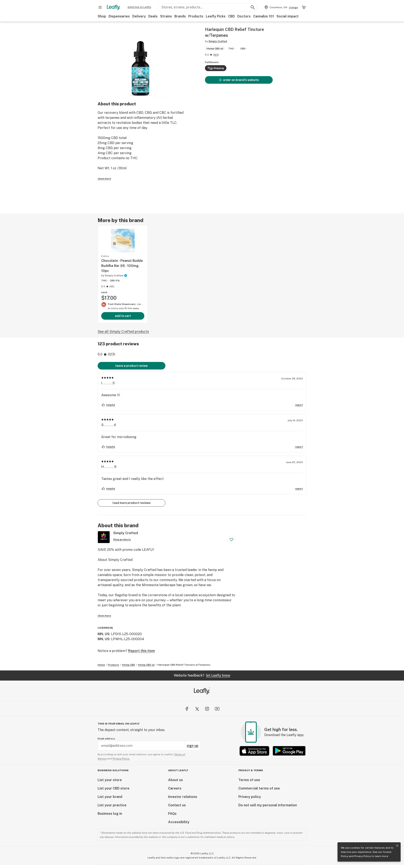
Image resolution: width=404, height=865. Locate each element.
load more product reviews (132, 503)
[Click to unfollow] (231, 540)
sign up (192, 746)
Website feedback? (202, 675)
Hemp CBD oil (146, 664)
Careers (174, 788)
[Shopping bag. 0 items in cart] (303, 7)
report (299, 404)
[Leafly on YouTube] (217, 708)
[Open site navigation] (100, 7)
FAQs (172, 814)
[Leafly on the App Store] (254, 751)
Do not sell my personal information (267, 805)
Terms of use (249, 780)
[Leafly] (113, 7)
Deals (153, 16)
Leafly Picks (216, 16)
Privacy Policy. (121, 758)
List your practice (112, 805)
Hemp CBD (128, 664)
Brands (180, 16)
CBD (231, 16)
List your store (110, 780)
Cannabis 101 (263, 16)
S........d (108, 425)
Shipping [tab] (218, 68)
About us (175, 780)
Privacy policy (249, 797)
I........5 (108, 383)
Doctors (244, 16)
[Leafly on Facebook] (187, 709)
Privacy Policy (362, 856)
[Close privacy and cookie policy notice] (397, 845)
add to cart (123, 316)
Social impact (287, 16)
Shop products (122, 539)
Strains (166, 16)
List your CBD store (113, 788)
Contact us (177, 805)
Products (195, 16)
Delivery (139, 16)
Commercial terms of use (259, 788)
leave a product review (131, 365)
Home (101, 664)
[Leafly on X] (197, 708)
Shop (102, 16)
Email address (106, 738)
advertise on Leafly (139, 6)
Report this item (141, 651)
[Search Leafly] (253, 7)
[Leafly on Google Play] (289, 751)
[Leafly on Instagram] (207, 708)
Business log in (110, 814)
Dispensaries (119, 16)
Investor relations (182, 797)
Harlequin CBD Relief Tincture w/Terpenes (184, 664)
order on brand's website (241, 80)
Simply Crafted (218, 41)
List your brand (110, 797)
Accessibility (178, 822)
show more (104, 178)
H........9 (109, 467)
